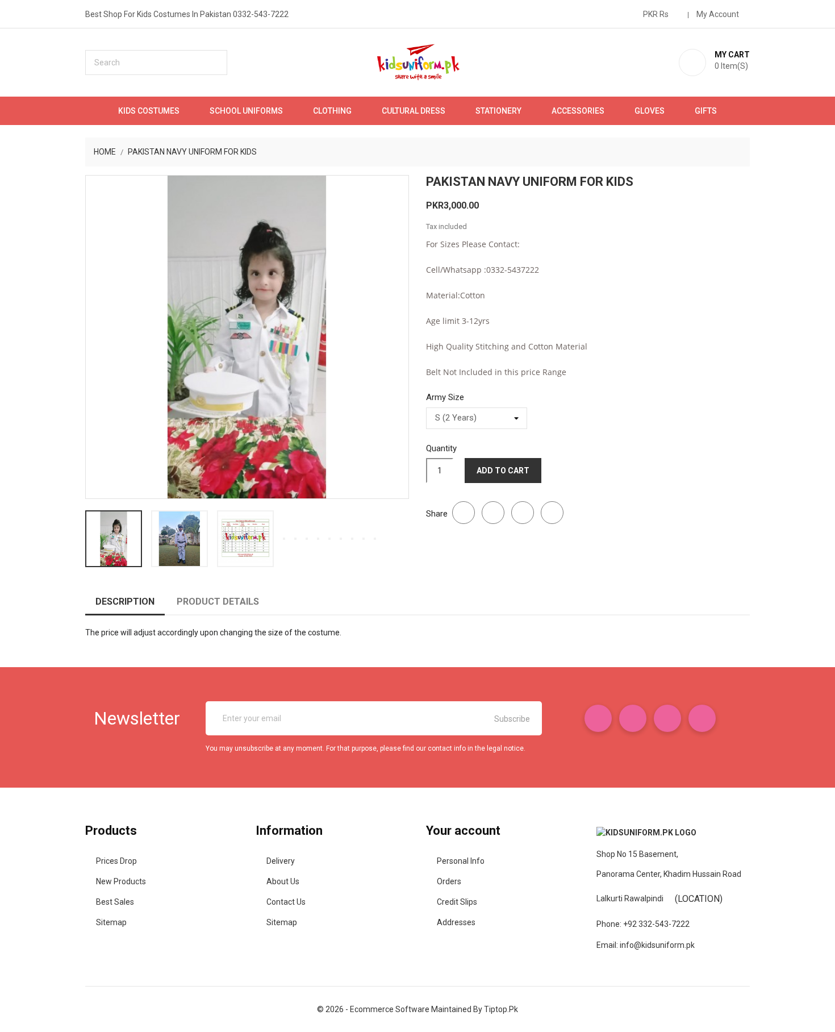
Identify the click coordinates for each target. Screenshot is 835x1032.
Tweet (493, 512)
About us (282, 881)
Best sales (115, 901)
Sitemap (111, 922)
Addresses (456, 922)
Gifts (706, 110)
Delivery (280, 860)
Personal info (461, 860)
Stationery (498, 110)
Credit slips (457, 901)
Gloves (649, 110)
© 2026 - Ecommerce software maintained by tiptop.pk (417, 1009)
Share (463, 512)
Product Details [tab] (218, 601)
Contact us (286, 901)
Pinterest (552, 512)
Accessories (578, 110)
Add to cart (503, 470)
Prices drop (116, 860)
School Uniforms (246, 110)
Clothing (332, 110)
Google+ (522, 512)
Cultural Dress (413, 110)
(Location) (699, 898)
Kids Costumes (148, 110)
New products (121, 881)
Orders (449, 881)
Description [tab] (125, 601)
